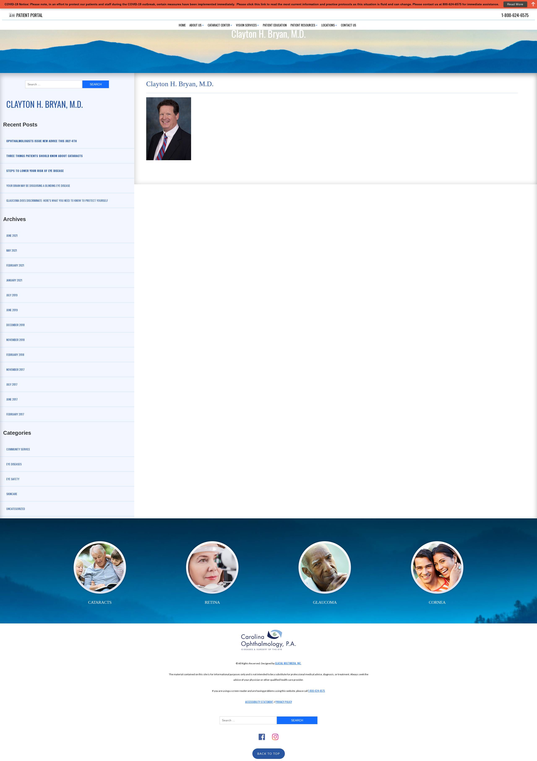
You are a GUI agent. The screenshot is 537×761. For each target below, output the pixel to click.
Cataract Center (219, 25)
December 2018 (15, 325)
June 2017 (12, 399)
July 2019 (11, 295)
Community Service (18, 449)
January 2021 (14, 280)
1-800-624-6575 (316, 690)
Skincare (11, 494)
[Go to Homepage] (268, 640)
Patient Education (275, 25)
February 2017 (15, 414)
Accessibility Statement (259, 702)
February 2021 (15, 265)
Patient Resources (303, 25)
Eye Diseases (14, 464)
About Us (195, 25)
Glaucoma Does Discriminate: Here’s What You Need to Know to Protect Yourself (57, 200)
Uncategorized (15, 508)
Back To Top (268, 753)
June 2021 (12, 235)
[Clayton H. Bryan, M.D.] (168, 128)
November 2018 (15, 339)
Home (182, 25)
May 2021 (11, 250)
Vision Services (246, 25)
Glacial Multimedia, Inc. (288, 663)
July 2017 (11, 384)
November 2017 (15, 369)
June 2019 (12, 310)
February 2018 (15, 354)
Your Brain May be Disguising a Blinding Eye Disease (38, 185)
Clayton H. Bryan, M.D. (44, 104)
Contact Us (348, 25)
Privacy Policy (284, 702)
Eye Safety (12, 479)
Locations (328, 25)
